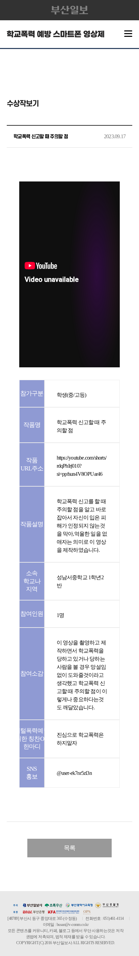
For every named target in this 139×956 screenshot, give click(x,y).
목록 (69, 847)
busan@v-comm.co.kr (72, 924)
